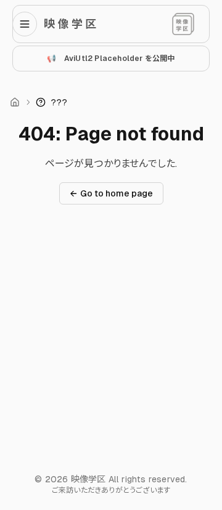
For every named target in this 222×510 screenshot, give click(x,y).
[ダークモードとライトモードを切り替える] (183, 24)
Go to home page (111, 193)
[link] (51, 102)
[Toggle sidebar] (28, 24)
